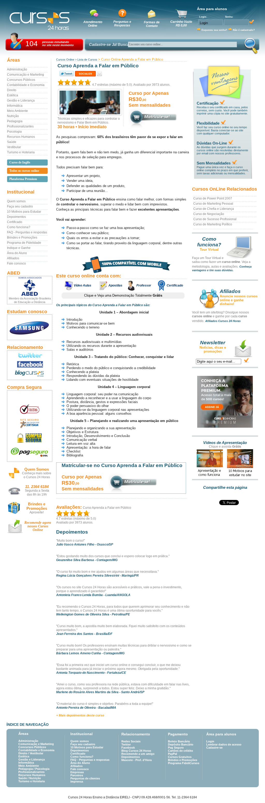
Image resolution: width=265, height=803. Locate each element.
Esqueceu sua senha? (214, 30)
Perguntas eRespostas (122, 23)
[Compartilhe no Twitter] (66, 74)
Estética (12, 95)
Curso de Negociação (208, 214)
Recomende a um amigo (137, 753)
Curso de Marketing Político (212, 224)
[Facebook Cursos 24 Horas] (29, 364)
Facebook (128, 747)
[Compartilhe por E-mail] (99, 73)
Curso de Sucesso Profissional (215, 219)
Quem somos (16, 201)
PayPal (172, 753)
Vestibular (14, 147)
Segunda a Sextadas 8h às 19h (37, 492)
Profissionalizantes (20, 126)
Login (210, 741)
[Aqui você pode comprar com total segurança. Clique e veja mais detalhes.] (30, 438)
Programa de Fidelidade (24, 243)
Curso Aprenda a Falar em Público (107, 508)
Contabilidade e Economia (26, 85)
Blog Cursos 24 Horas (136, 750)
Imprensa (76, 781)
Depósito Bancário (180, 744)
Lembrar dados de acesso (223, 744)
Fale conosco (16, 263)
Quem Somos (36, 469)
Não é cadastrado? (244, 30)
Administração (17, 69)
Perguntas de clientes (85, 778)
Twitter (126, 744)
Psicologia (14, 131)
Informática (15, 105)
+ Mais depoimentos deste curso (80, 715)
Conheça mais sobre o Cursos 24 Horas (36, 475)
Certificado (14, 222)
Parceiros (76, 775)
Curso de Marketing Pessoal (213, 203)
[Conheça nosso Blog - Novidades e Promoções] (29, 374)
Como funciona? (18, 227)
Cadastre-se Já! (103, 44)
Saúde (11, 142)
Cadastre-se (214, 747)
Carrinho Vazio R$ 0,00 (181, 23)
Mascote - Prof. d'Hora (136, 760)
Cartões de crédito (180, 750)
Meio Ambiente (17, 111)
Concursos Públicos (21, 80)
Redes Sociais (131, 741)
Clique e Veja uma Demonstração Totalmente (123, 295)
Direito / (24, 753)
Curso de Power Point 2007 (212, 198)
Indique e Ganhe (19, 248)
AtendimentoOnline (92, 23)
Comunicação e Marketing (25, 74)
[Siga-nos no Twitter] (29, 355)
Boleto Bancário (179, 741)
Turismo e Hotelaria (21, 152)
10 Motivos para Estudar (24, 211)
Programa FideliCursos (183, 763)
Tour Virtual (209, 250)
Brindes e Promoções (22, 237)
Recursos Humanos (21, 137)
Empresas (77, 772)
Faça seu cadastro (20, 206)
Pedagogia (15, 121)
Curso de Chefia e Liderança (213, 209)
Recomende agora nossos (37, 526)
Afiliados (13, 258)
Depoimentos (16, 217)
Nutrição (13, 116)
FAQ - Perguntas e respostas (27, 232)
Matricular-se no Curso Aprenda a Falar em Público (122, 465)
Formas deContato (152, 24)
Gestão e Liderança (21, 100)
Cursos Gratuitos (180, 756)
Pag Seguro (176, 747)
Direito (11, 90)
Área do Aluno (17, 253)
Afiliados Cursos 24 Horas (223, 320)
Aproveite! (37, 512)
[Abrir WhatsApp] (252, 790)
